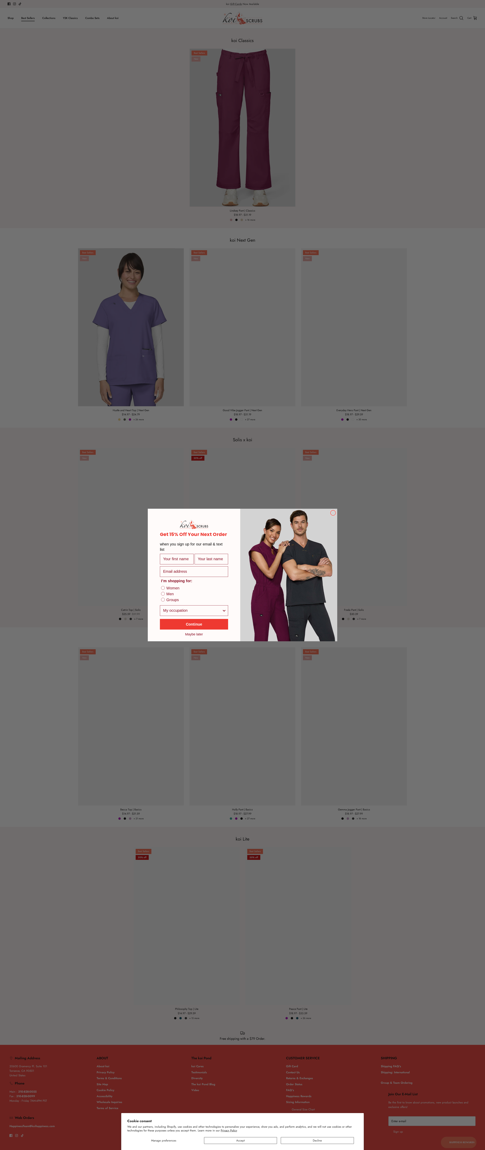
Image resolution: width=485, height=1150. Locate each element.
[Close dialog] (333, 513)
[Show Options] (224, 610)
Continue (194, 624)
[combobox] (192, 610)
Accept (240, 1140)
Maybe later (194, 634)
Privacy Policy (229, 1130)
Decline (317, 1140)
